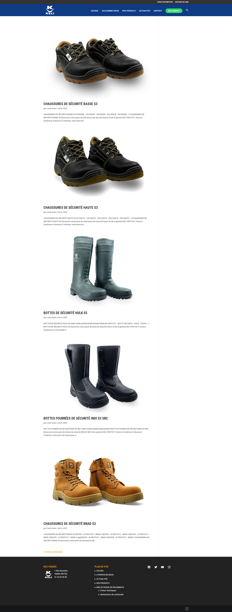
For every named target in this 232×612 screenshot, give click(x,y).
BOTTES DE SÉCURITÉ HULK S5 (65, 313)
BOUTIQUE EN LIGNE (182, 2)
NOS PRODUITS (129, 11)
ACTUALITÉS (144, 11)
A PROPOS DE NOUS (104, 575)
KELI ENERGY (174, 11)
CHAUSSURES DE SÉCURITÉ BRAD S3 (70, 524)
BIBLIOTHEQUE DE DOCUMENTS (110, 587)
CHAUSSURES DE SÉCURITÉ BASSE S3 (70, 104)
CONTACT (158, 11)
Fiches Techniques (108, 590)
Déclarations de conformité (112, 594)
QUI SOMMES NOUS (110, 11)
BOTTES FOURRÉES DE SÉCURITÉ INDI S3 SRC (76, 418)
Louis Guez (51, 108)
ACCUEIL (95, 11)
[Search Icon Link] (187, 12)
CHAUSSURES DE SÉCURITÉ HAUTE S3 (71, 208)
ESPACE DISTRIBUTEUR (165, 2)
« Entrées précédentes (53, 552)
